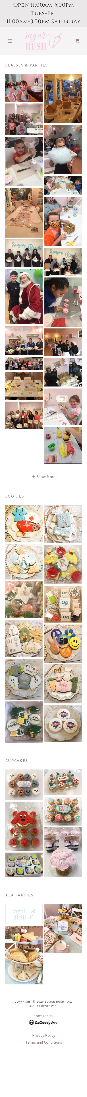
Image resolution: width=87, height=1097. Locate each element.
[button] (11, 41)
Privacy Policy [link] (43, 1035)
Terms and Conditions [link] (43, 1042)
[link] (43, 41)
